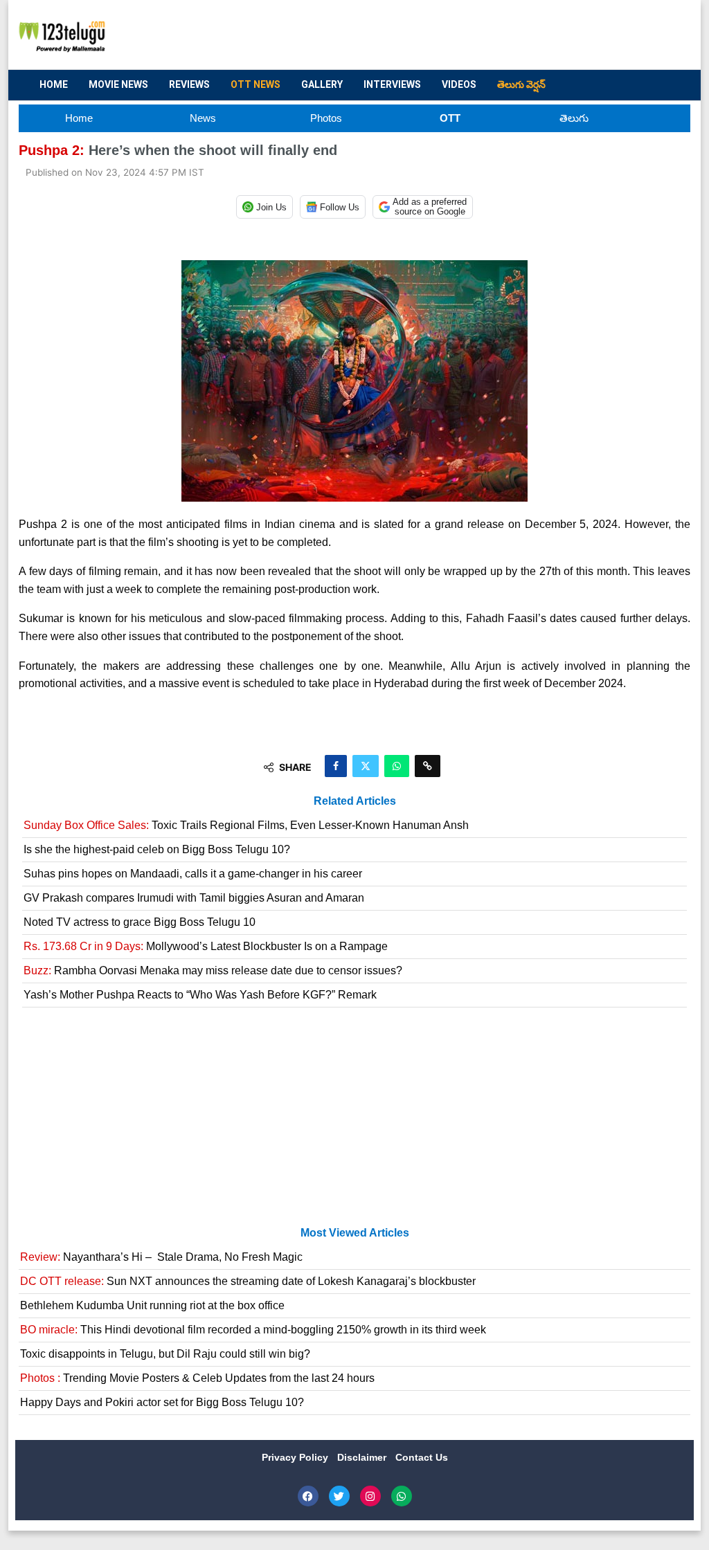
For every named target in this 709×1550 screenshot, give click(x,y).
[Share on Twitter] (365, 766)
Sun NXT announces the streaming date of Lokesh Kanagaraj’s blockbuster (248, 1281)
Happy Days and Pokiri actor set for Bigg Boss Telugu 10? (162, 1402)
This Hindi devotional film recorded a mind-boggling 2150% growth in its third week (253, 1329)
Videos (459, 84)
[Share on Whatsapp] (396, 766)
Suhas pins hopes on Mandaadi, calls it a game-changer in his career (193, 873)
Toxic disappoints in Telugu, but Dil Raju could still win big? (165, 1354)
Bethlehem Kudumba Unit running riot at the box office (152, 1305)
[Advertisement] (428, 35)
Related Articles (355, 801)
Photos (326, 118)
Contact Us (421, 1457)
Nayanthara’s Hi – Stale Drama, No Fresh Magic (161, 1257)
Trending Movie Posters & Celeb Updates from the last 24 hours (197, 1378)
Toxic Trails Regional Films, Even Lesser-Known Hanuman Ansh (246, 825)
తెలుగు (574, 118)
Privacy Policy (296, 1457)
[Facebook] (308, 1496)
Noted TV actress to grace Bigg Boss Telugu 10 (139, 922)
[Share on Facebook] (336, 766)
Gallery (322, 84)
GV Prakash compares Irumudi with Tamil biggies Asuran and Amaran (194, 898)
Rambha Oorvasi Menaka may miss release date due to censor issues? (213, 970)
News (203, 118)
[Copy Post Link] (427, 766)
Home (53, 84)
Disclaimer (363, 1457)
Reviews (189, 84)
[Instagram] (370, 1496)
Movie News (118, 84)
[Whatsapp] (401, 1496)
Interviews (392, 84)
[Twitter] (339, 1496)
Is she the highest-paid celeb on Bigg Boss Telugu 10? (157, 849)
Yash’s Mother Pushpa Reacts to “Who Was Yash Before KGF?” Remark (200, 995)
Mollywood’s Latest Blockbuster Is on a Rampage (206, 946)
